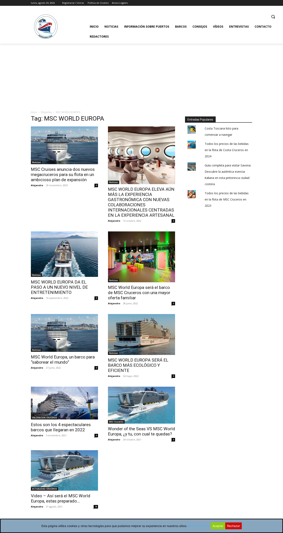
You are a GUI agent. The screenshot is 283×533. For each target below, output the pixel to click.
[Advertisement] (141, 75)
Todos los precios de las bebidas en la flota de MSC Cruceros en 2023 (227, 199)
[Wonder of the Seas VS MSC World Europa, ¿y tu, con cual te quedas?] (141, 405)
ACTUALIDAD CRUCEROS (44, 488)
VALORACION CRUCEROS (44, 417)
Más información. (199, 526)
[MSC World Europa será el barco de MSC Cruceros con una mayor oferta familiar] (141, 256)
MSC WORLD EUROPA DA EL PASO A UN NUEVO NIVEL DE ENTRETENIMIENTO (59, 287)
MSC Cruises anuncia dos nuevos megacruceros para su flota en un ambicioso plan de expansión (63, 174)
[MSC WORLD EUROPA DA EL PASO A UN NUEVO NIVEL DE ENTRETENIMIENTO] (64, 254)
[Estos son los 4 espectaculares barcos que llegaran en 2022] (64, 403)
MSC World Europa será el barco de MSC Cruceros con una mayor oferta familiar (139, 292)
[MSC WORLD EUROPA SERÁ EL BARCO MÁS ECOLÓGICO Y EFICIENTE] (141, 334)
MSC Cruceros (116, 421)
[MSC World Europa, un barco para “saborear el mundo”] (64, 333)
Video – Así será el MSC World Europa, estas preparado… (60, 498)
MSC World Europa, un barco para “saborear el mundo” (63, 360)
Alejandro (37, 185)
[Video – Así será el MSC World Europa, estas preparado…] (64, 470)
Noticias (36, 162)
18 (96, 506)
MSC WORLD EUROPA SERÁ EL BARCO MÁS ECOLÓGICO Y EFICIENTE (138, 365)
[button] (273, 17)
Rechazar (233, 526)
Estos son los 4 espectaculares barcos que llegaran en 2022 (61, 427)
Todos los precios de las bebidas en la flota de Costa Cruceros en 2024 (227, 150)
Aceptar (218, 526)
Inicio (34, 112)
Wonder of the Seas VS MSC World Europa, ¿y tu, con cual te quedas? (141, 431)
